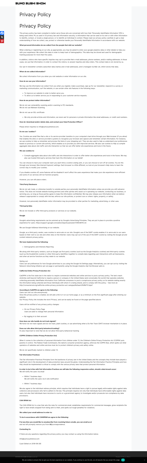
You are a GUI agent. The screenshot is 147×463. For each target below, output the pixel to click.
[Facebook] (2, 33)
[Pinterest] (2, 41)
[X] (2, 37)
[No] (145, 460)
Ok (123, 460)
